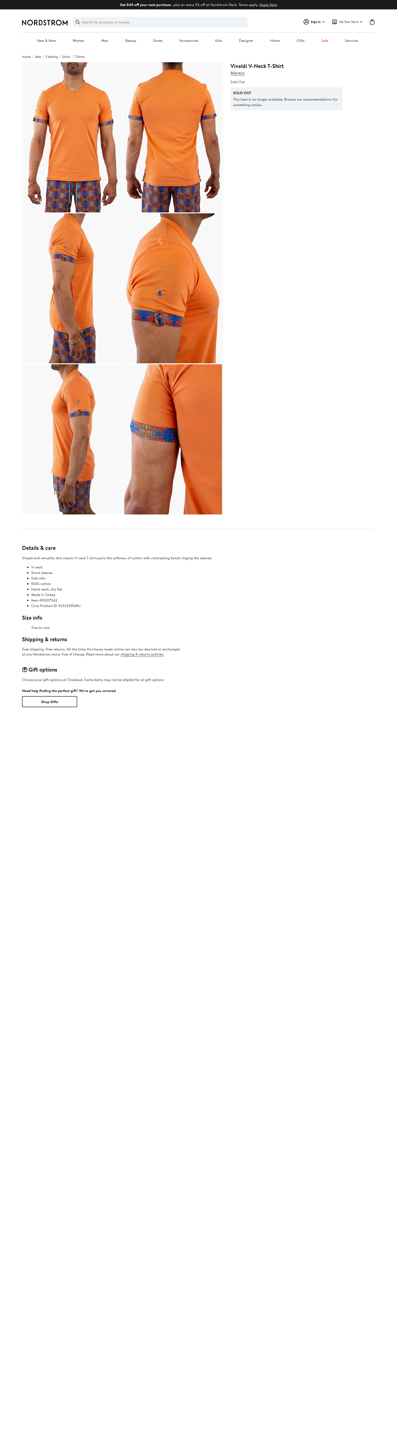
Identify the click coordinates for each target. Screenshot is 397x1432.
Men (104, 40)
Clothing (52, 56)
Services (351, 40)
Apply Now (268, 4)
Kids (218, 40)
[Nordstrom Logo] (45, 22)
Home (275, 40)
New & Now (46, 40)
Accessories (188, 40)
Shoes (158, 40)
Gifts (301, 40)
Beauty (130, 40)
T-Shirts (79, 56)
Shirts (66, 56)
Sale (324, 40)
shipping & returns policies (142, 654)
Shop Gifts (49, 701)
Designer (246, 40)
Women (79, 40)
